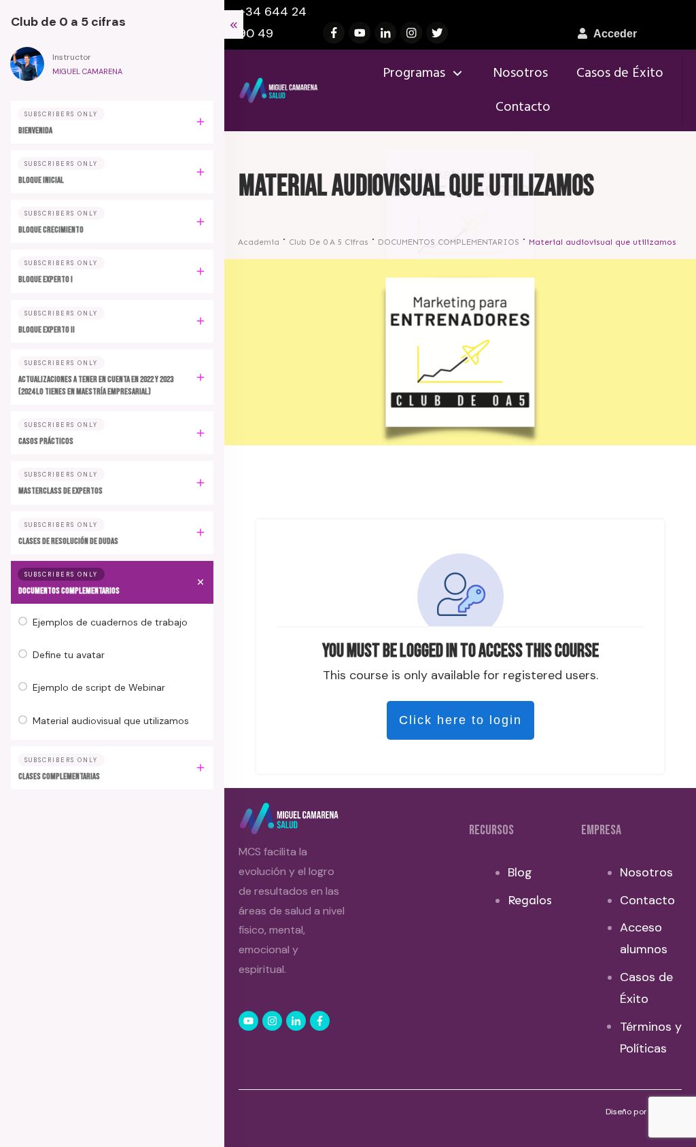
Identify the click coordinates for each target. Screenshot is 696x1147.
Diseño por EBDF (638, 1111)
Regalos (530, 900)
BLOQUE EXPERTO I (45, 279)
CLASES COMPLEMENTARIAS (59, 776)
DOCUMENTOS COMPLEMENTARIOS (69, 590)
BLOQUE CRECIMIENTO (51, 229)
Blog (520, 872)
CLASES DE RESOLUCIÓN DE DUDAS (68, 541)
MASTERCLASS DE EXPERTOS (60, 490)
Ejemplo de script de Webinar (99, 687)
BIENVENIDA (35, 130)
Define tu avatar (69, 655)
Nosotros (646, 872)
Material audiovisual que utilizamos (111, 721)
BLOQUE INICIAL (41, 180)
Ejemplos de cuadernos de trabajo (110, 622)
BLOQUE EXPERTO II (46, 329)
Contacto (647, 900)
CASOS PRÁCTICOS (45, 441)
